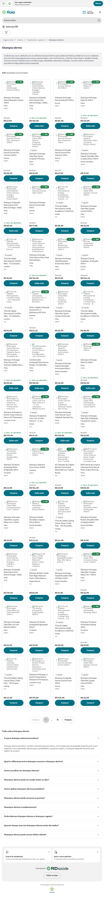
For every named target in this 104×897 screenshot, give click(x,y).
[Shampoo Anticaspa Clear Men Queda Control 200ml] (90, 665)
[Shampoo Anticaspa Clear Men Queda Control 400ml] (90, 193)
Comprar (14, 126)
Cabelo (20, 40)
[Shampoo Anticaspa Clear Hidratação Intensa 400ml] (14, 88)
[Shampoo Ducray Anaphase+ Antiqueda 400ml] (90, 245)
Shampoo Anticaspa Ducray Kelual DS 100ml (64, 99)
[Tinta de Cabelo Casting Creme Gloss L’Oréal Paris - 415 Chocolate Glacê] (65, 507)
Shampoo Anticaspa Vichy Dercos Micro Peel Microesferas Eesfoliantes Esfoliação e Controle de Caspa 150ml (39, 257)
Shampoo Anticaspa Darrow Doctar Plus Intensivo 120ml (63, 152)
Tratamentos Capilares (36, 40)
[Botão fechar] (3, 3)
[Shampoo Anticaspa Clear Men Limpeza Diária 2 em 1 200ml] (14, 507)
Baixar (98, 3)
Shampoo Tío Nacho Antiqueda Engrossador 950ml (38, 624)
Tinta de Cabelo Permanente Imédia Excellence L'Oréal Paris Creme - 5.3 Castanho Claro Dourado (64, 628)
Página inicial (8, 40)
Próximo (68, 720)
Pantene (32, 315)
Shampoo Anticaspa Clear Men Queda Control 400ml (89, 208)
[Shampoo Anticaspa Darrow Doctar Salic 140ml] (39, 193)
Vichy (31, 106)
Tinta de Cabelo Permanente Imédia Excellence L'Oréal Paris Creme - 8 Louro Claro (90, 313)
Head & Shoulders (87, 162)
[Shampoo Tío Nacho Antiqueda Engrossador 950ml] (39, 612)
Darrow (6, 158)
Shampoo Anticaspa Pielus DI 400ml (89, 99)
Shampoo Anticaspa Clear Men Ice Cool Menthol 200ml (12, 624)
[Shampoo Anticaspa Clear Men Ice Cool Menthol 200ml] (14, 612)
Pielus (83, 103)
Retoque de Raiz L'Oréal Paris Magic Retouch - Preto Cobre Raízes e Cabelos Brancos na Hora (39, 576)
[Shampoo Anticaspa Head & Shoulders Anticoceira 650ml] (65, 350)
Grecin (31, 424)
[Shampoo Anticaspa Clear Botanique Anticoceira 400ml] (65, 245)
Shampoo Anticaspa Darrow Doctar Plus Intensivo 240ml (12, 152)
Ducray (57, 103)
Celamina (32, 470)
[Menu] (100, 12)
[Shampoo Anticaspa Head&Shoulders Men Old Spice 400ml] (65, 560)
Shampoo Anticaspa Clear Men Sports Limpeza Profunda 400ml (37, 156)
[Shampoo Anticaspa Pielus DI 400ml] (90, 88)
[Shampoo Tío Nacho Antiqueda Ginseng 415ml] (90, 612)
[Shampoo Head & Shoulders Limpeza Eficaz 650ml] (39, 507)
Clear (5, 106)
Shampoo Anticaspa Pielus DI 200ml (89, 361)
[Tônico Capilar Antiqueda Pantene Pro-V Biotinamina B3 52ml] (39, 298)
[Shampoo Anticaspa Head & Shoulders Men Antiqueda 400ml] (90, 507)
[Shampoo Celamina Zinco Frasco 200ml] (39, 455)
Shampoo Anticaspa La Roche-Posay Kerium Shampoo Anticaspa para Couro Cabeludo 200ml (39, 677)
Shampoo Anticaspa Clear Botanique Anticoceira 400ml (63, 261)
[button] (3, 3)
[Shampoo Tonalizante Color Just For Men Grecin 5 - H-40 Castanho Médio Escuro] (39, 403)
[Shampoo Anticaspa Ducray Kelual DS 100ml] (65, 88)
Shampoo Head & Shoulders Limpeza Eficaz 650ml (36, 519)
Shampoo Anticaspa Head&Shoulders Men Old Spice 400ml (63, 575)
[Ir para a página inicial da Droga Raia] (8, 12)
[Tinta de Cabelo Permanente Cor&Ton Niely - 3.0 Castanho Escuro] (14, 245)
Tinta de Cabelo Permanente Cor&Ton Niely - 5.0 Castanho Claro (12, 313)
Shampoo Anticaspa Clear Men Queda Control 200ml (89, 680)
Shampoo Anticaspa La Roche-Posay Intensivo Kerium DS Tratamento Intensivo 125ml (13, 415)
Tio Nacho (7, 473)
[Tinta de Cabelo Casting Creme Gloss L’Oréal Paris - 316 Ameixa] (14, 665)
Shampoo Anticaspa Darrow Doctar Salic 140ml (37, 205)
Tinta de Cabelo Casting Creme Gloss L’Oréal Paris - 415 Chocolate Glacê (64, 523)
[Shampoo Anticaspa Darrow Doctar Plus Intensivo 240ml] (14, 140)
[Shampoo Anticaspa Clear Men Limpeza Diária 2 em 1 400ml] (90, 560)
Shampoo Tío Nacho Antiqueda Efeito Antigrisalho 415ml (12, 467)
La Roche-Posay (9, 420)
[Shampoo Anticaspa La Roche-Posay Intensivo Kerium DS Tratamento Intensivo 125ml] (14, 403)
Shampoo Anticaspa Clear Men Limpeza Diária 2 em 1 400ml (89, 572)
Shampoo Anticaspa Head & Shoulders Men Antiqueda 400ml (90, 519)
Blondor (57, 473)
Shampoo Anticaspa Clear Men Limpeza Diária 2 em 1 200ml (12, 519)
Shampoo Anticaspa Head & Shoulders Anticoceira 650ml (63, 366)
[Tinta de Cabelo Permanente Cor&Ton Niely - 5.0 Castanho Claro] (14, 298)
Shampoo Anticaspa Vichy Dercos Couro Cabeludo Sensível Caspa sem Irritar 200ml (65, 415)
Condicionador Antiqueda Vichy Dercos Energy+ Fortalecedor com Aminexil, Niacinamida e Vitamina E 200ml (38, 362)
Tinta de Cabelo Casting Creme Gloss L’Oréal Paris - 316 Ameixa (13, 680)
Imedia (57, 214)
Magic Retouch (34, 581)
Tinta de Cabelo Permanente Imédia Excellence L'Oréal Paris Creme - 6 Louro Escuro (64, 208)
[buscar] (98, 20)
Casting (57, 529)
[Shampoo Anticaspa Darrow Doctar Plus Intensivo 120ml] (65, 140)
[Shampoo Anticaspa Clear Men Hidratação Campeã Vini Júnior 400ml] (90, 403)
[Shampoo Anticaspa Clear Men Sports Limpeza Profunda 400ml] (39, 140)
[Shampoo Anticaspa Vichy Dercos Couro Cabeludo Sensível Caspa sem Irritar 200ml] (65, 403)
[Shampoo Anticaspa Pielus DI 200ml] (90, 350)
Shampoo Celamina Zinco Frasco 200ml (37, 466)
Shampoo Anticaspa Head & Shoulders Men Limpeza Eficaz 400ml (90, 156)
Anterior (35, 720)
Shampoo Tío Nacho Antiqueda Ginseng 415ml (88, 624)
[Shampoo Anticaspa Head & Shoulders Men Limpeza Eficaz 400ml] (90, 140)
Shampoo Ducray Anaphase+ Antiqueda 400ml (89, 261)
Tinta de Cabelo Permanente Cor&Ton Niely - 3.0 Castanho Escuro (12, 261)
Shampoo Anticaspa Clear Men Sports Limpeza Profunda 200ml (63, 313)
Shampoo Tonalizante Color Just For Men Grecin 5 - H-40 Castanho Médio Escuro (38, 418)
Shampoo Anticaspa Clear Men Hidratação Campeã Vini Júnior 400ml (89, 418)
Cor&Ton (7, 267)
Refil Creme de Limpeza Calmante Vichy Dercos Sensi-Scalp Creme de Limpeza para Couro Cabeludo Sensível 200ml (90, 467)
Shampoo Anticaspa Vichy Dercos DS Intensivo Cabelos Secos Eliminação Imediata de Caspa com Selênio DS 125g (13, 362)
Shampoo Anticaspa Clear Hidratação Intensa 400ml (13, 100)
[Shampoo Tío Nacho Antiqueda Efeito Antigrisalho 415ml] (14, 455)
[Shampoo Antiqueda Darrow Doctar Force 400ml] (65, 665)
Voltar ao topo (52, 875)
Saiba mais (39, 126)
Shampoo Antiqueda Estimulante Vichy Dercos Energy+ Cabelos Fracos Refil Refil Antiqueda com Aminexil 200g (13, 205)
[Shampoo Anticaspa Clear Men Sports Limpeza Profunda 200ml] (65, 298)
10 (58, 720)
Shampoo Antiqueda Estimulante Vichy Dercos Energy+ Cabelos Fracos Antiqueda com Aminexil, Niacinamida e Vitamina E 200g (13, 572)
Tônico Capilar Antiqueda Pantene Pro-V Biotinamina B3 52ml (39, 310)
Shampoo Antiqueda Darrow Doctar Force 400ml (63, 680)
